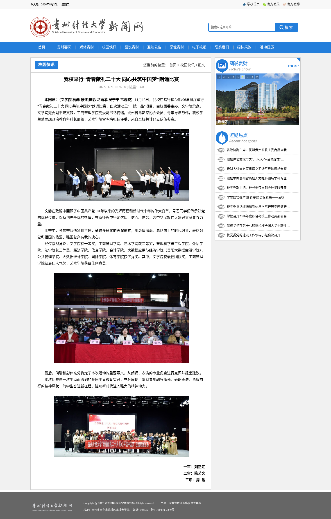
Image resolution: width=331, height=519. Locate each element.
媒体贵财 (86, 47)
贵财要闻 (64, 47)
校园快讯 (109, 47)
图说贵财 (132, 47)
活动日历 (267, 47)
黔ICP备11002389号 (162, 510)
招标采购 (244, 47)
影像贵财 (177, 47)
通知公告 (154, 47)
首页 (41, 47)
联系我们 (222, 47)
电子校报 (199, 47)
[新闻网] (87, 38)
